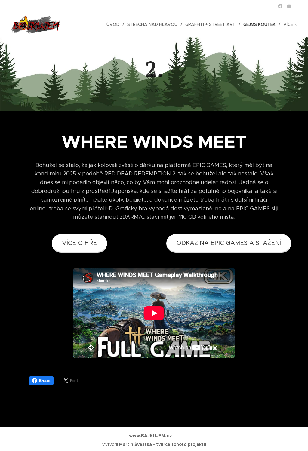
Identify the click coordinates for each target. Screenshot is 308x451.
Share (45, 380)
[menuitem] (114, 24)
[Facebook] (280, 6)
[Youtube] (289, 6)
